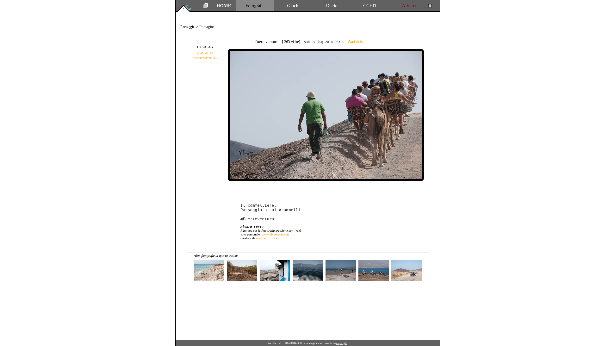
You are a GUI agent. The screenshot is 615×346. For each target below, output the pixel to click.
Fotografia (255, 5)
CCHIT (370, 5)
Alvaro (408, 5)
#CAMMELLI (205, 53)
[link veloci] (187, 11)
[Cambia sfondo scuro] (205, 7)
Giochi (293, 5)
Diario (332, 5)
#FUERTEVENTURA (205, 58)
